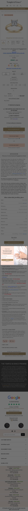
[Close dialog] (26, 246)
